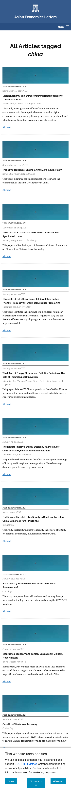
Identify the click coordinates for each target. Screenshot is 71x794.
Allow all (59, 781)
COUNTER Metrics (26, 764)
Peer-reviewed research (14, 86)
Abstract (6, 127)
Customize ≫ (37, 783)
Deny (12, 781)
